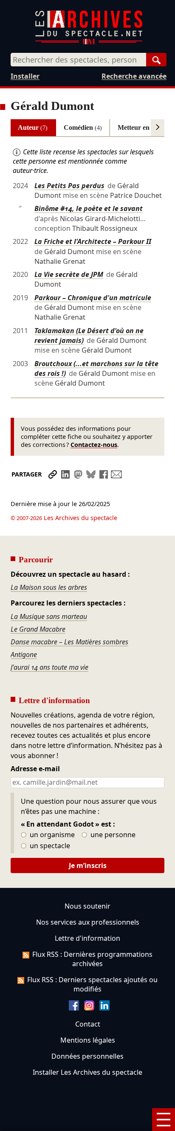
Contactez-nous (94, 445)
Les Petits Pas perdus (69, 185)
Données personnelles (87, 1056)
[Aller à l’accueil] (88, 42)
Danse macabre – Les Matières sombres (69, 641)
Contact (87, 1024)
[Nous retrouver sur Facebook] (74, 1008)
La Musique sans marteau (49, 616)
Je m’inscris (88, 865)
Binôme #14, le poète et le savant (88, 208)
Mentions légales (87, 1040)
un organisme (51, 835)
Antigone (24, 654)
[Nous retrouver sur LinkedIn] (104, 1008)
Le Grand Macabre (38, 629)
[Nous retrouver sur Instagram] (89, 1008)
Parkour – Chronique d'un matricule (92, 297)
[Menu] (163, 1119)
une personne (112, 835)
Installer (25, 76)
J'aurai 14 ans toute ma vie (49, 667)
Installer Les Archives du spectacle (87, 1072)
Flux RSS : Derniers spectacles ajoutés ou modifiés (92, 984)
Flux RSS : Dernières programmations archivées (92, 959)
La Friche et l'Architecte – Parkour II (92, 241)
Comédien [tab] (83, 127)
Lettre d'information (87, 938)
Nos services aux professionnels (87, 922)
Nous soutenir (87, 906)
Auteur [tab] (33, 127)
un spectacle (49, 846)
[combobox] (78, 59)
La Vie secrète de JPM (68, 274)
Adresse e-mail (35, 769)
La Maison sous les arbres (49, 587)
